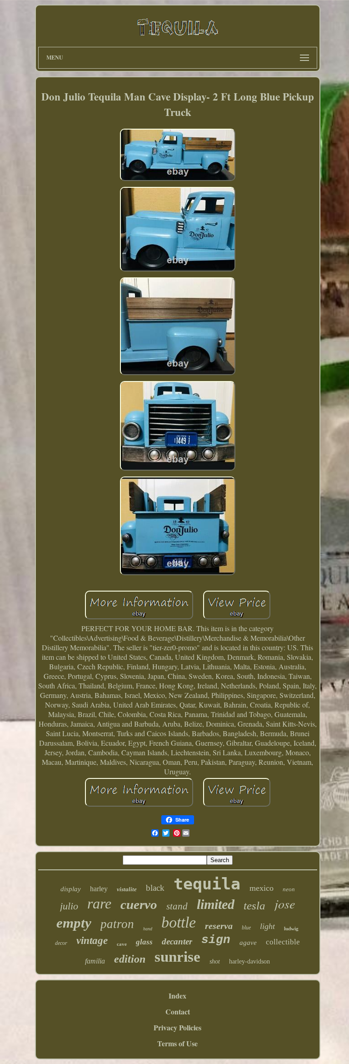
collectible (283, 942)
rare (99, 903)
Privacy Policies (177, 1027)
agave (248, 942)
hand (147, 928)
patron (117, 924)
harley (99, 889)
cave (122, 944)
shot (214, 961)
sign (215, 940)
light (267, 926)
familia (95, 961)
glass (144, 942)
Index (177, 995)
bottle (178, 922)
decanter (177, 941)
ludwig (291, 928)
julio (69, 906)
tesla (254, 905)
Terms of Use (177, 1043)
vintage (92, 940)
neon (289, 889)
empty (73, 923)
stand (177, 906)
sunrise (177, 957)
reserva (219, 926)
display (70, 889)
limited (215, 904)
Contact (177, 1011)
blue (246, 927)
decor (61, 943)
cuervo (138, 904)
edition (129, 959)
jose (284, 903)
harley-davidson (249, 961)
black (155, 888)
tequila (207, 884)
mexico (261, 888)
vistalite (127, 889)
